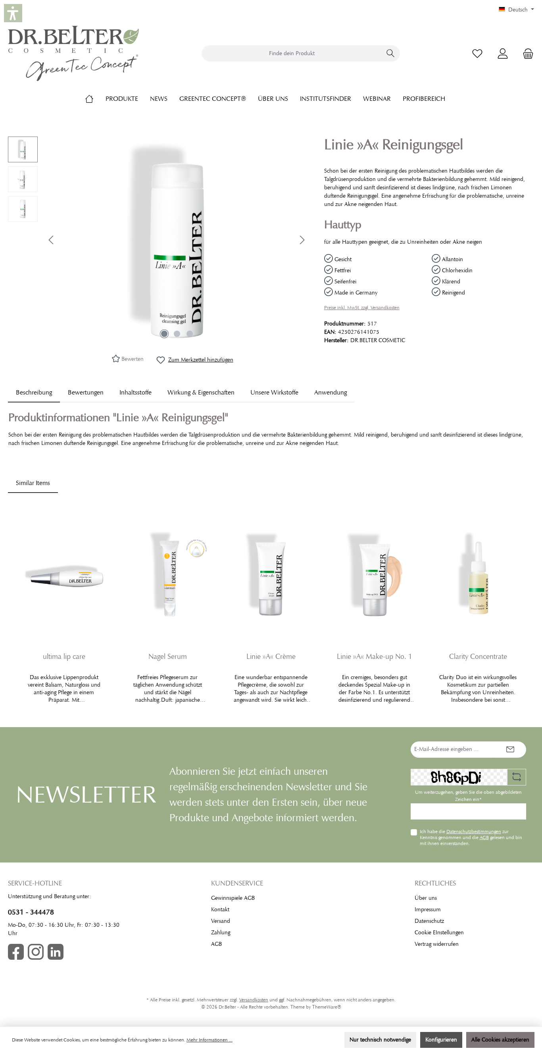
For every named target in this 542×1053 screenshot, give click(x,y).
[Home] (95, 99)
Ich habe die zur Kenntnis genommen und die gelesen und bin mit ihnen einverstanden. (471, 837)
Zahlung (220, 932)
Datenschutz (429, 921)
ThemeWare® (326, 1007)
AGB (484, 837)
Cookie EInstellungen (439, 932)
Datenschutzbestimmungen (473, 831)
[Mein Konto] (502, 53)
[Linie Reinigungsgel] (177, 240)
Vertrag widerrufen (437, 944)
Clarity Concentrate (478, 656)
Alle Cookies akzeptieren (500, 1039)
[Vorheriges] (52, 240)
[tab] (34, 392)
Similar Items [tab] (33, 483)
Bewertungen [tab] (86, 393)
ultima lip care (64, 656)
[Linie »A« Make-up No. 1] (374, 574)
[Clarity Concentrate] (478, 574)
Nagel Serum (167, 656)
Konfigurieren (441, 1039)
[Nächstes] (302, 240)
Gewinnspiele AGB (233, 898)
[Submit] (510, 749)
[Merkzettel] (477, 53)
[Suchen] (390, 53)
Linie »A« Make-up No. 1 (374, 656)
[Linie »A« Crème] (271, 574)
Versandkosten (253, 1000)
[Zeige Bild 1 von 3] (164, 334)
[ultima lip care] (64, 574)
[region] (158, 240)
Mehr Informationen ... (209, 1040)
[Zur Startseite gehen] (73, 53)
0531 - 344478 (31, 912)
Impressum (428, 909)
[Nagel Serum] (167, 574)
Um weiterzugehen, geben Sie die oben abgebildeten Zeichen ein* (468, 796)
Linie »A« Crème (271, 656)
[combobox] (292, 53)
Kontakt (220, 909)
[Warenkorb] (525, 53)
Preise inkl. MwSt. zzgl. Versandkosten (362, 307)
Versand (220, 921)
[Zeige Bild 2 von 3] (177, 334)
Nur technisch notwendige (380, 1039)
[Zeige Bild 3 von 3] (189, 334)
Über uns (426, 898)
